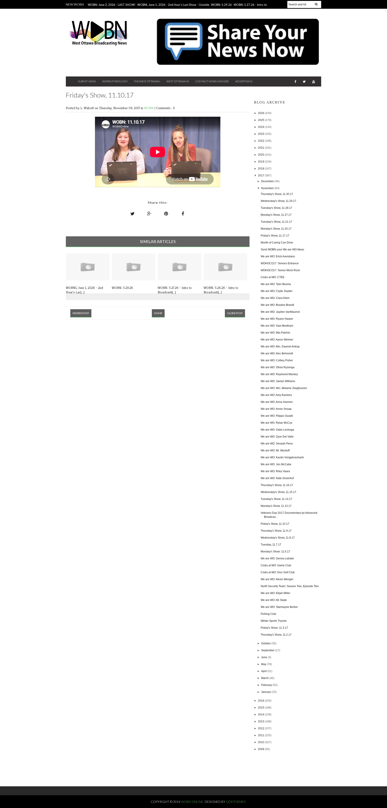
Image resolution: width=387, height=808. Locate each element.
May (264, 664)
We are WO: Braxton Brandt (277, 305)
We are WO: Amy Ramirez (276, 395)
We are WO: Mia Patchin (275, 332)
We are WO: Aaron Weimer (277, 339)
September (268, 650)
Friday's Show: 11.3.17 (274, 627)
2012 (261, 728)
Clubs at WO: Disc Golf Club (278, 572)
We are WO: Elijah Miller (275, 593)
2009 (261, 749)
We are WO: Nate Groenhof (277, 478)
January (266, 692)
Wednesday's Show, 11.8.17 (278, 537)
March (265, 678)
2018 (261, 168)
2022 (261, 140)
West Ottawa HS (177, 81)
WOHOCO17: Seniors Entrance (280, 263)
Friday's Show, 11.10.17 (275, 523)
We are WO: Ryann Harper (277, 318)
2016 (261, 700)
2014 (261, 714)
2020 (261, 154)
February (267, 685)
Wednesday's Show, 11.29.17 (278, 201)
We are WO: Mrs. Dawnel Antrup (280, 346)
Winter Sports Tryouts (274, 620)
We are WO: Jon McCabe (276, 464)
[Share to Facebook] (183, 213)
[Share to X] (132, 213)
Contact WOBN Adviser (212, 81)
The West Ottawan (147, 81)
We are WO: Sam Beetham (277, 325)
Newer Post (81, 313)
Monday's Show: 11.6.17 (275, 551)
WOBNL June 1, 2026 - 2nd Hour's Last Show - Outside (173, 4)
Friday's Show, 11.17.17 (275, 235)
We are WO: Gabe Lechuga (277, 429)
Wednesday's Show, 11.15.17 (278, 492)
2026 (261, 113)
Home (158, 313)
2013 (261, 721)
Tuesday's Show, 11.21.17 (276, 221)
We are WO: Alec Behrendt (277, 353)
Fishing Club (268, 614)
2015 (261, 707)
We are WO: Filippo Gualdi (277, 415)
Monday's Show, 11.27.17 (276, 214)
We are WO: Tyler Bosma (276, 284)
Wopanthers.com (114, 81)
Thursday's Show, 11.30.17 (277, 194)
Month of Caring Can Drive (277, 242)
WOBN (149, 108)
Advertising (244, 81)
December (268, 181)
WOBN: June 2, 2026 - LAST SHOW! (111, 4)
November (268, 188)
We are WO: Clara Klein (275, 298)
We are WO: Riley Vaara (275, 471)
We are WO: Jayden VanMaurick (280, 311)
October (266, 643)
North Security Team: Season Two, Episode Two (290, 586)
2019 (261, 161)
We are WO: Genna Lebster (277, 558)
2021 (261, 147)
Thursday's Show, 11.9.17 (276, 530)
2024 (261, 127)
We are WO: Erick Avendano (278, 256)
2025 (261, 120)
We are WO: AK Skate (274, 600)
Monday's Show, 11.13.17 (276, 506)
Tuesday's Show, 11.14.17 (276, 499)
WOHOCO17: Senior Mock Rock (280, 270)
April (264, 671)
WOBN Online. (193, 802)
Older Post (235, 313)
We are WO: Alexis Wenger (277, 579)
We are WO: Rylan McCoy (276, 422)
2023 (261, 133)
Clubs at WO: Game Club (276, 565)
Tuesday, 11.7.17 (271, 544)
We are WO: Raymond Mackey (279, 374)
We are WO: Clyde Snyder (276, 291)
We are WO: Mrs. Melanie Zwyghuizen (284, 388)
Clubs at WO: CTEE (272, 277)
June (264, 657)
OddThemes (235, 802)
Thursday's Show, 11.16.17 (277, 485)
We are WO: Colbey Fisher (277, 360)
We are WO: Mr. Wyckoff (275, 450)
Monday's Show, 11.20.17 (276, 228)
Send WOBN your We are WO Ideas (282, 249)
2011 (261, 735)
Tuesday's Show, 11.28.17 (276, 207)
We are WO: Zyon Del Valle (277, 436)
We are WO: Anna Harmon (277, 402)
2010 (261, 742)
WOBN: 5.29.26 (221, 4)
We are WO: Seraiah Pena (277, 443)
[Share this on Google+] (149, 213)
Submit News (87, 81)
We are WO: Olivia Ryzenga (278, 367)
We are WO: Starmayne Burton (279, 607)
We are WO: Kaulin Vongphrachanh (282, 457)
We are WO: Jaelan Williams (278, 381)
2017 (261, 175)
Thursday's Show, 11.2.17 (276, 634)
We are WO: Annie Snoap (276, 408)
